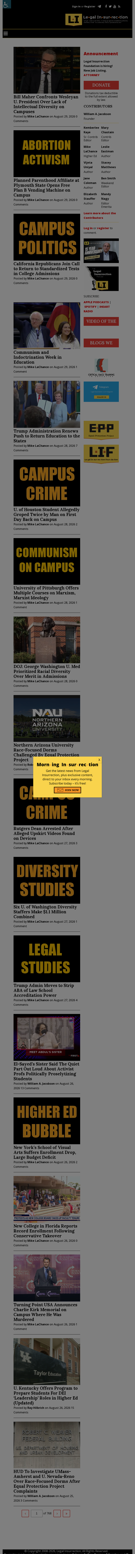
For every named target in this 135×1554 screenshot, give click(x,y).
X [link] (99, 760)
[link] (67, 760)
